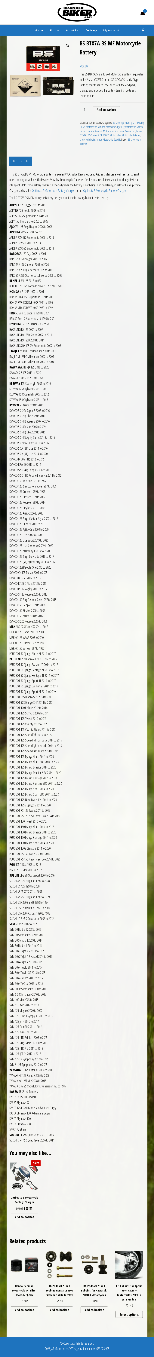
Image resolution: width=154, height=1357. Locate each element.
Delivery (91, 30)
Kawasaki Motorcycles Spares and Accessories (115, 131)
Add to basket (106, 109)
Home (39, 30)
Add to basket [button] (24, 1217)
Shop (53, 30)
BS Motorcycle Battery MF (124, 122)
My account (111, 30)
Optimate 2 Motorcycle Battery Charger (53, 190)
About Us (72, 30)
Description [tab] (20, 161)
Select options (129, 1314)
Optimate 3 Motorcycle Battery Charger (104, 190)
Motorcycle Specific (112, 139)
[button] (67, 45)
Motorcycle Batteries (131, 135)
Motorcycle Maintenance (91, 139)
